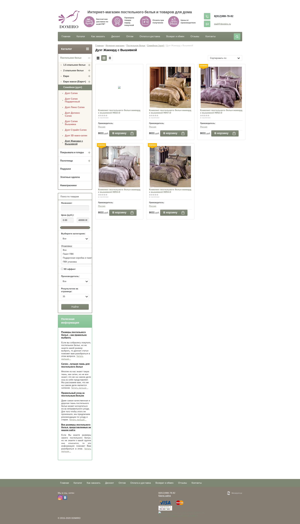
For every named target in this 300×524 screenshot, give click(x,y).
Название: (66, 203)
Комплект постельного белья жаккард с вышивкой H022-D (119, 111)
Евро (66, 76)
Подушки (65, 168)
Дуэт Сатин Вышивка (71, 123)
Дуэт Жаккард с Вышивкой (74, 142)
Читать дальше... (79, 388)
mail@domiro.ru (222, 24)
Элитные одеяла (70, 177)
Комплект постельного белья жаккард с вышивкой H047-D (170, 111)
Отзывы (194, 36)
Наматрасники (68, 185)
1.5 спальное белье (74, 64)
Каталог (81, 36)
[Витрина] (104, 58)
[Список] (98, 58)
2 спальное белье (73, 70)
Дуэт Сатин (71, 93)
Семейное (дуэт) (155, 45)
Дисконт (115, 36)
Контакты (210, 36)
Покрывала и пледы (72, 152)
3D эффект (69, 269)
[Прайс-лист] (110, 58)
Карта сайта (164, 495)
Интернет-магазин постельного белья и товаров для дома (140, 12)
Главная (66, 36)
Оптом (129, 36)
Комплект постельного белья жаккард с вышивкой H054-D (170, 190)
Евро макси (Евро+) (74, 81)
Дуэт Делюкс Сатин (72, 114)
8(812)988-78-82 (223, 16)
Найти (75, 306)
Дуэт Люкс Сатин (75, 107)
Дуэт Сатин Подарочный (72, 100)
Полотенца (66, 160)
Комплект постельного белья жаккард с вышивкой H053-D (119, 190)
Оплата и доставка (150, 36)
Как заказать (98, 36)
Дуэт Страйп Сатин (76, 129)
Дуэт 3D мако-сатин (76, 135)
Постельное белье (135, 45)
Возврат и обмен (175, 36)
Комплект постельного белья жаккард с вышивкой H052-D (221, 111)
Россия (101, 127)
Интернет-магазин (115, 45)
